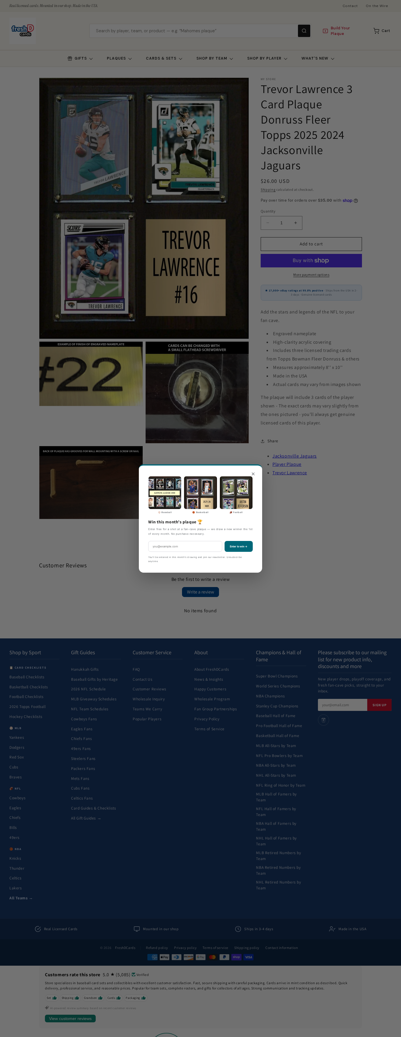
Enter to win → (238, 546)
